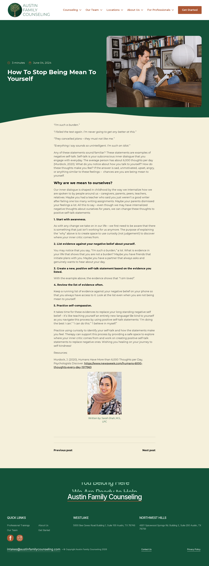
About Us (133, 10)
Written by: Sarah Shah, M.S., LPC (104, 420)
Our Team (92, 10)
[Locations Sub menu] (122, 10)
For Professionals (158, 10)
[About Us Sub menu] (142, 10)
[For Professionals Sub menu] (172, 10)
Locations (113, 10)
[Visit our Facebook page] (10, 538)
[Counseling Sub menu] (80, 10)
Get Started (190, 10)
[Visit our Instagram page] (19, 538)
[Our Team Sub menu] (101, 10)
